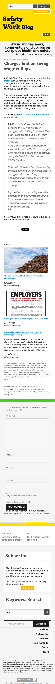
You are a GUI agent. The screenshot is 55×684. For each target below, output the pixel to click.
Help (46, 652)
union (46, 392)
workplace (8, 392)
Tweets (43, 638)
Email (9, 467)
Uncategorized (37, 389)
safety (28, 389)
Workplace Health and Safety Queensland (26, 116)
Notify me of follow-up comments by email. (21, 496)
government (33, 386)
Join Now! (28, 588)
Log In (44, 6)
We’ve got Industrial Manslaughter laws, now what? (26, 319)
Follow (44, 629)
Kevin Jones (23, 60)
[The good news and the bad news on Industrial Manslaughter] (26, 260)
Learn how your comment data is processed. (27, 513)
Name (9, 455)
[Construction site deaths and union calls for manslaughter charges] (26, 344)
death (25, 386)
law (40, 386)
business (8, 386)
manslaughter (10, 389)
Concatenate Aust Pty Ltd (38, 683)
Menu (46, 35)
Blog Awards (40, 643)
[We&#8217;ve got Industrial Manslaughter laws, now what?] (26, 303)
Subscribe (42, 11)
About (44, 647)
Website (10, 480)
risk (22, 389)
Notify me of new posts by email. (18, 502)
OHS (19, 389)
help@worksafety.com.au (25, 581)
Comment (11, 416)
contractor (17, 386)
